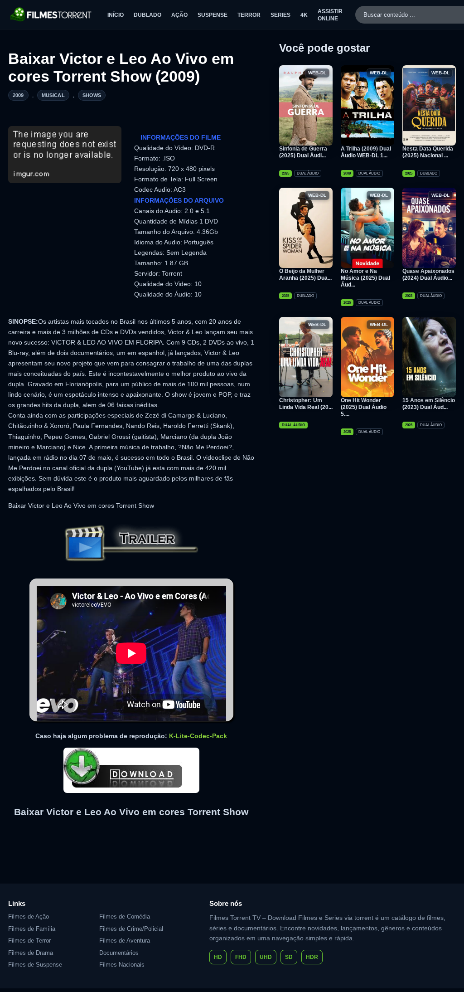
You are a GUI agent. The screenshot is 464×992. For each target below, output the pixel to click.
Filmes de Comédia (124, 916)
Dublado (147, 15)
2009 (18, 95)
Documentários (119, 952)
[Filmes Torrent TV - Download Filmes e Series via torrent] (51, 14)
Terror (249, 15)
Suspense (212, 15)
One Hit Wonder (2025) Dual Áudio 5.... (364, 407)
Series (280, 15)
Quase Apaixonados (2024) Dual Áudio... (428, 274)
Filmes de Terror (29, 940)
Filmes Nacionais (122, 964)
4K (304, 15)
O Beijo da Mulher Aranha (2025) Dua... (305, 274)
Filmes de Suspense (35, 964)
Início (115, 15)
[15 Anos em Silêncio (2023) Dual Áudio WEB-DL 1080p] (429, 357)
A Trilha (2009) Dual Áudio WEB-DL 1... (366, 152)
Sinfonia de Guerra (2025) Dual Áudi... (303, 152)
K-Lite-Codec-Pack (198, 735)
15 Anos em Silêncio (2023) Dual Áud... (428, 403)
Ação (179, 15)
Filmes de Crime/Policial (131, 928)
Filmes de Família (31, 928)
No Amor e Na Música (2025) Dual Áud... (365, 278)
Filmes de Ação (28, 916)
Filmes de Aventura (124, 940)
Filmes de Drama (30, 952)
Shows (92, 95)
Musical (53, 95)
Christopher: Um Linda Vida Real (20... (306, 403)
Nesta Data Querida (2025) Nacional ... (427, 152)
